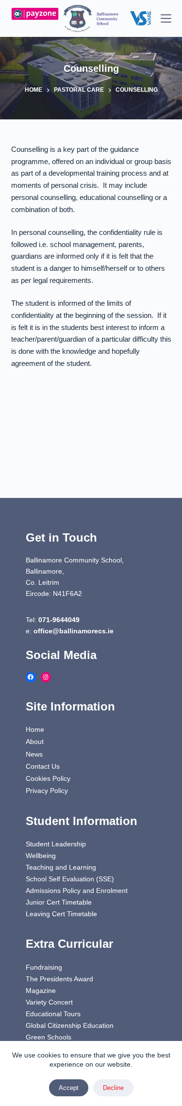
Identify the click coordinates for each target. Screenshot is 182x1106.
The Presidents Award (59, 979)
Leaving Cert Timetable (61, 914)
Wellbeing (41, 855)
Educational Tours (53, 1014)
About (35, 741)
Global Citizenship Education (70, 1025)
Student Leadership (56, 844)
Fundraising (44, 967)
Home (35, 729)
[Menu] (166, 18)
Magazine (41, 990)
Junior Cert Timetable (59, 902)
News (34, 754)
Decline (113, 1087)
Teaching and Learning (61, 867)
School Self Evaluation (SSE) (70, 879)
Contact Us (43, 766)
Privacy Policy (47, 790)
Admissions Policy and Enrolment (77, 890)
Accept (69, 1087)
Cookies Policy (48, 778)
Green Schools (48, 1037)
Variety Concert (49, 1002)
